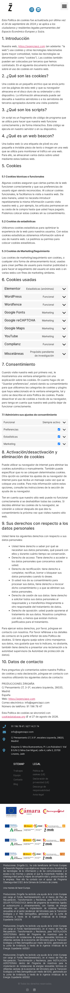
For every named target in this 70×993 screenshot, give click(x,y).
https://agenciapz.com (31, 46)
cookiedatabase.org (13, 716)
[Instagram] (27, 989)
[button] (64, 6)
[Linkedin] (34, 989)
